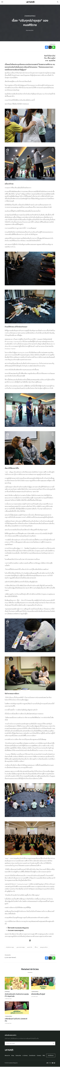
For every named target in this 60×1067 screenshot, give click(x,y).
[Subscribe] (53, 1043)
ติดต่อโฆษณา (51, 1055)
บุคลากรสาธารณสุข (20, 947)
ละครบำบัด (29, 947)
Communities (30, 16)
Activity (7, 991)
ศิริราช (36, 947)
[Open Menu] (2, 1)
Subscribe (18, 1055)
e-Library (25, 1055)
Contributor (32, 1055)
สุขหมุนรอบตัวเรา (44, 947)
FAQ (44, 1055)
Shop (12, 1055)
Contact (39, 1055)
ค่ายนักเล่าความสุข (10, 947)
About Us (7, 1055)
